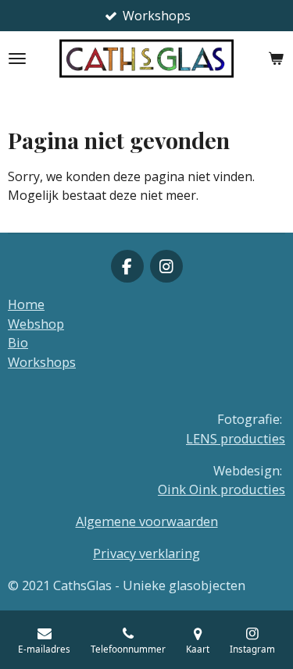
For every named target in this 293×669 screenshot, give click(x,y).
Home (26, 304)
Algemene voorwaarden (147, 521)
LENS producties (235, 438)
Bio (18, 342)
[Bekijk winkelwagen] (276, 58)
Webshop (36, 324)
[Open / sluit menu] (17, 58)
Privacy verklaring (146, 553)
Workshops (42, 362)
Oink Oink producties (221, 489)
